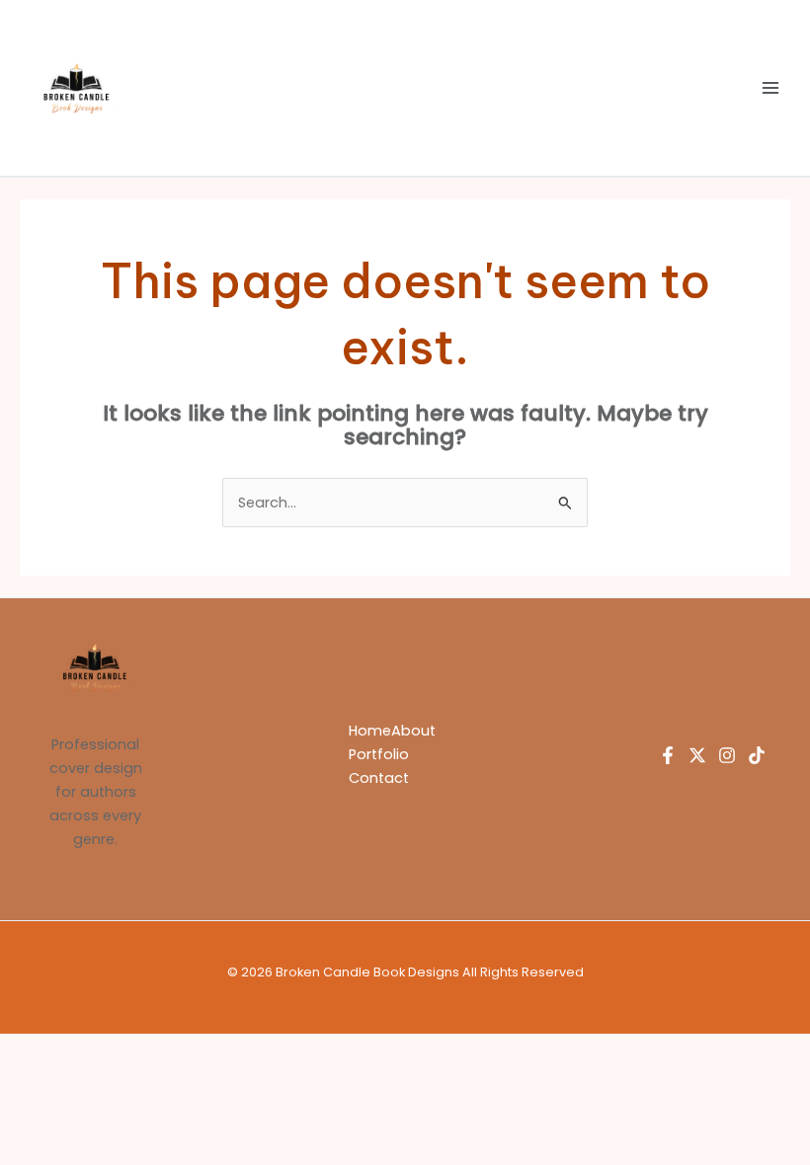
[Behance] (668, 755)
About (413, 730)
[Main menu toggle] (770, 88)
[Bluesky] (757, 755)
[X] (697, 755)
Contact (379, 778)
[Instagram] (727, 755)
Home (370, 730)
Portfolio (379, 754)
